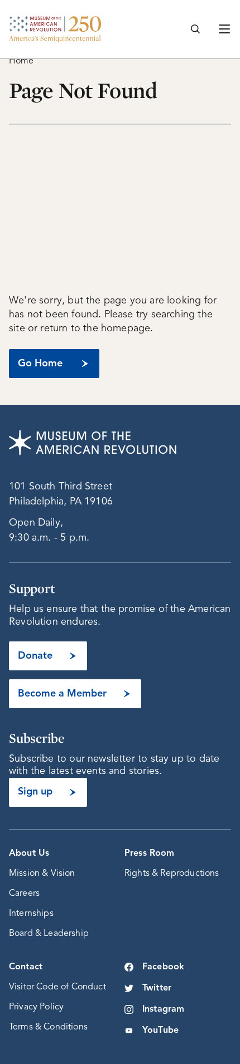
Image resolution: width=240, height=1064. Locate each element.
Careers (24, 893)
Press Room (149, 853)
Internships (31, 913)
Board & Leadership (49, 933)
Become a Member (62, 694)
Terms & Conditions (48, 1027)
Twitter (156, 988)
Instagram (163, 1009)
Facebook (163, 967)
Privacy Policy (36, 1007)
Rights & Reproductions (171, 873)
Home (21, 61)
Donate (35, 656)
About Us (29, 853)
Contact (25, 967)
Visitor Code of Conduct (57, 987)
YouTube (160, 1030)
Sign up (35, 792)
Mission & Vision (42, 873)
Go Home (40, 364)
